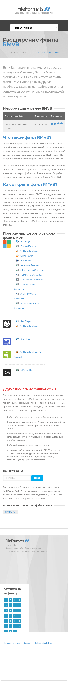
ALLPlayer (25, 260)
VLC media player (29, 251)
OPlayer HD (26, 370)
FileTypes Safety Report (44, 643)
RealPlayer (25, 241)
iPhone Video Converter (32, 270)
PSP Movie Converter (31, 275)
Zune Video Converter (31, 279)
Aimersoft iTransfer (29, 265)
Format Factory (28, 246)
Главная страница (19, 52)
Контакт (27, 643)
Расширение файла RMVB (46, 52)
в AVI (10, 512)
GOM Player (26, 255)
